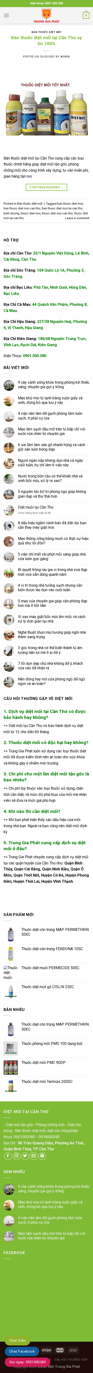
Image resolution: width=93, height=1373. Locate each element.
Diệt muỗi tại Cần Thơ (35, 507)
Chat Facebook (22, 1351)
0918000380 (49, 1137)
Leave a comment (77, 218)
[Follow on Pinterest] (42, 1156)
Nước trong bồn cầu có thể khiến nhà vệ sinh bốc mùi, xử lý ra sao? (50, 478)
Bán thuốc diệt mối (46, 32)
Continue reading (46, 187)
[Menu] (6, 15)
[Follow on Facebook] (8, 1156)
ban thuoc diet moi (70, 203)
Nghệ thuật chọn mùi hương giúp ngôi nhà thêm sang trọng (52, 634)
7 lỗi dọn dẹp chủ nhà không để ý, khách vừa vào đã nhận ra (50, 665)
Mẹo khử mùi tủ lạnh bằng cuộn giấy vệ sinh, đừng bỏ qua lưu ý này (50, 400)
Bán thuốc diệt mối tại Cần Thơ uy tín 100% (46, 40)
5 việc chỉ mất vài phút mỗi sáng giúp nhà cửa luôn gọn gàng (52, 556)
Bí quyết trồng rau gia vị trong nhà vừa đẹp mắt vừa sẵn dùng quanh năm (52, 572)
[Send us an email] (34, 1156)
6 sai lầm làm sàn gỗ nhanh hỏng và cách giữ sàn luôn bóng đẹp (51, 447)
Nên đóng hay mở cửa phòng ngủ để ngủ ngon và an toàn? (51, 681)
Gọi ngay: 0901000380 (27, 1362)
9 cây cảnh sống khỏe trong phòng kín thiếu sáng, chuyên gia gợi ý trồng (53, 384)
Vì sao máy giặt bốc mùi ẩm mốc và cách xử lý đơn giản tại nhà (51, 618)
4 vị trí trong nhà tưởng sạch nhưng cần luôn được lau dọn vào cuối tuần (50, 587)
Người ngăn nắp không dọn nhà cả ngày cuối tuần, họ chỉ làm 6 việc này (50, 462)
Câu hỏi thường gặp (71, 1359)
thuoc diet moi (31, 213)
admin (65, 56)
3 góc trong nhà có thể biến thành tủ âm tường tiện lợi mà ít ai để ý (50, 650)
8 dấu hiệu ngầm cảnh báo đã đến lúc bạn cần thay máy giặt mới (52, 525)
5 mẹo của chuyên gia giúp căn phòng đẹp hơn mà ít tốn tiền (52, 603)
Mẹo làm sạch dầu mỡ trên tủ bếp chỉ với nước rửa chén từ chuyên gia (51, 431)
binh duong (11, 213)
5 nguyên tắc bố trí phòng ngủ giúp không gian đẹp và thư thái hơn (52, 494)
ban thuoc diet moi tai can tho (62, 208)
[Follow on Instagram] (17, 1156)
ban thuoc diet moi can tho (22, 208)
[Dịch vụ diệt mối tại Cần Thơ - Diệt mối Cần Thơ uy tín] (46, 15)
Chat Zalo (17, 1340)
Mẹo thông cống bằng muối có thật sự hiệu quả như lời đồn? (53, 540)
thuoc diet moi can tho (57, 213)
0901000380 (24, 1137)
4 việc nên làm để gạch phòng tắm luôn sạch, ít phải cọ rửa (50, 415)
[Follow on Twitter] (25, 1156)
